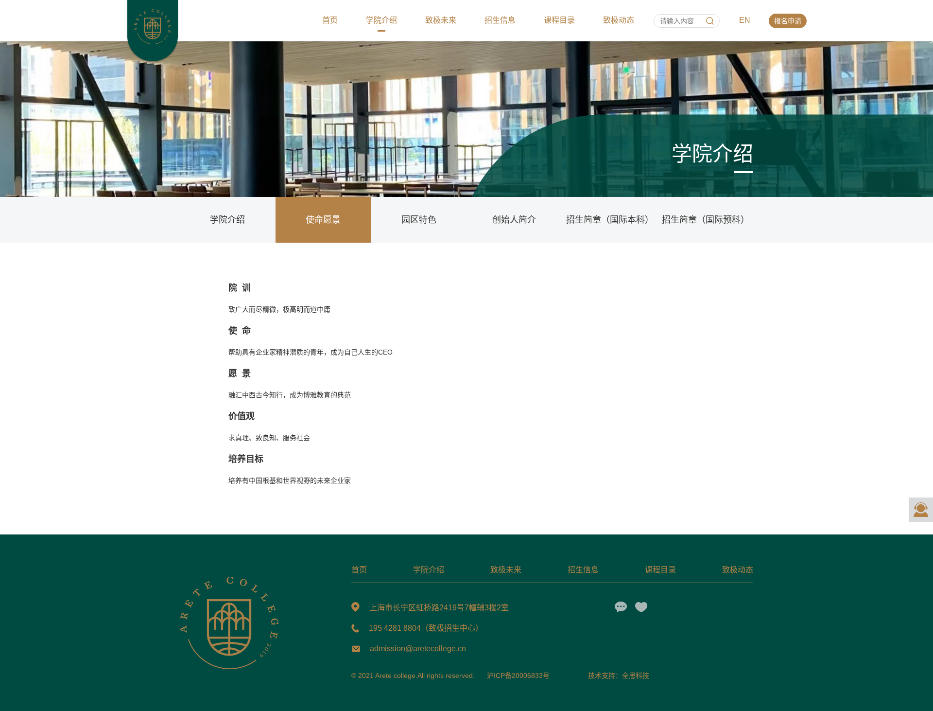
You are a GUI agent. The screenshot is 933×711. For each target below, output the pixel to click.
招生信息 (500, 20)
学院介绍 (381, 20)
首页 (330, 20)
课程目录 (559, 20)
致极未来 (440, 20)
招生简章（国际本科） (610, 220)
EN (744, 20)
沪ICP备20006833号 (518, 675)
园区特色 (418, 220)
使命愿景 (323, 220)
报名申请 (787, 21)
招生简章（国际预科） (705, 220)
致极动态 (618, 20)
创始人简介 (514, 220)
